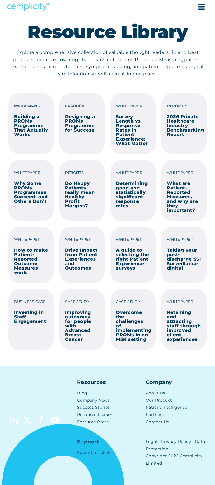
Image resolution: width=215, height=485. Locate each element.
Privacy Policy (176, 441)
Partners (155, 414)
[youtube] (55, 420)
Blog (82, 393)
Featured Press (93, 421)
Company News (93, 400)
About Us (155, 393)
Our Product (159, 400)
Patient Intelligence (166, 407)
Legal (151, 441)
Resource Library (94, 414)
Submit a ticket (93, 452)
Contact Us (157, 421)
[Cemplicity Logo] (28, 4)
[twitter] (28, 420)
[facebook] (41, 420)
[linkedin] (14, 420)
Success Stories (93, 407)
